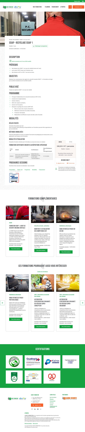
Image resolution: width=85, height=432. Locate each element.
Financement (55, 7)
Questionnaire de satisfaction (53, 407)
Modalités (34, 169)
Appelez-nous (61, 163)
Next (82, 302)
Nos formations (37, 7)
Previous (2, 302)
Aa (83, 1)
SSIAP (21, 39)
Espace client (77, 1)
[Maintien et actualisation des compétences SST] (42, 214)
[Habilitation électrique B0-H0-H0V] (67, 214)
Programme (27, 169)
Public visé (19, 169)
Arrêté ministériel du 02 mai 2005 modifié (21, 61)
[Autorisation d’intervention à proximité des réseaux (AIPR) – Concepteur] (42, 283)
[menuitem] (77, 1)
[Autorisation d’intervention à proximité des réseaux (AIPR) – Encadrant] (67, 283)
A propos (62, 7)
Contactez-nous (78, 6)
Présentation (12, 169)
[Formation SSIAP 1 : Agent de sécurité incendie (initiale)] (17, 213)
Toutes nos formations (42, 271)
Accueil (10, 39)
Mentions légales (28, 423)
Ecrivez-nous (71, 163)
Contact (51, 404)
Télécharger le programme (41, 46)
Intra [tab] (70, 142)
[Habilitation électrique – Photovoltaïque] (17, 283)
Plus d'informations (15, 248)
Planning (47, 7)
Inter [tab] (60, 142)
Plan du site (35, 423)
